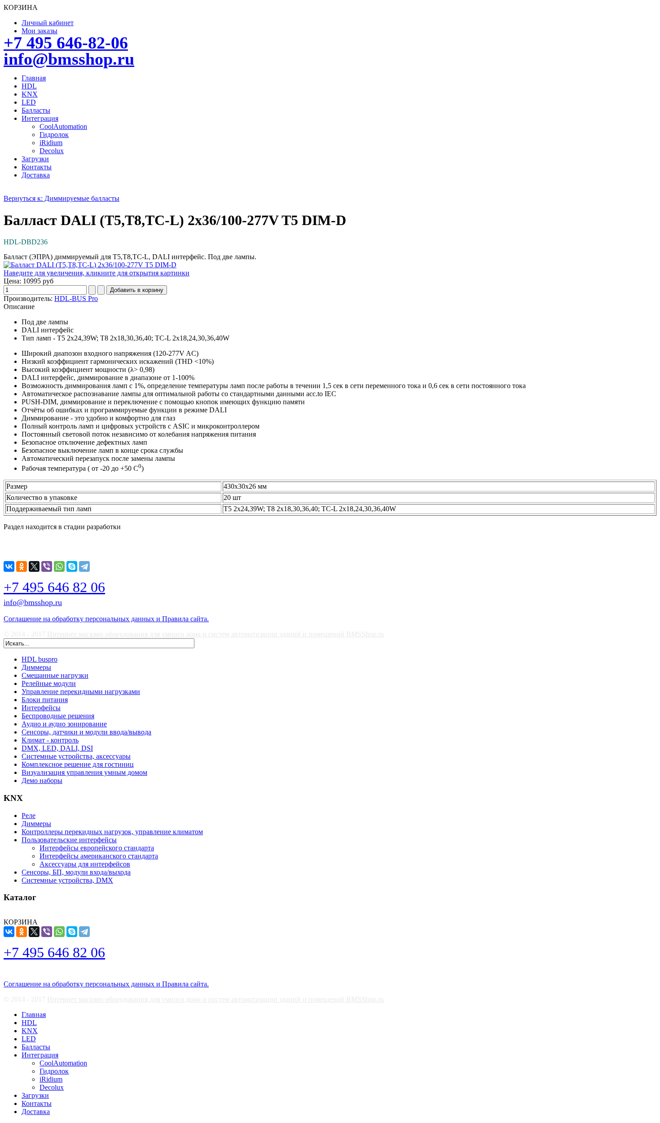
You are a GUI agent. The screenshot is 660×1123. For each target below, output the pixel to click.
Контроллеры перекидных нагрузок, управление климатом (112, 832)
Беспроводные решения (58, 716)
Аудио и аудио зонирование (64, 724)
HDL (29, 86)
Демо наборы (42, 780)
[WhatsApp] (59, 566)
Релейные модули (49, 683)
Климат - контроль (50, 740)
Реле (28, 815)
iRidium (51, 142)
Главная (34, 78)
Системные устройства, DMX (67, 880)
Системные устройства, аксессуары (76, 756)
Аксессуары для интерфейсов (85, 864)
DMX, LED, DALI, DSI (57, 748)
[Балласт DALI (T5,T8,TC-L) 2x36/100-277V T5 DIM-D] (90, 265)
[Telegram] (84, 566)
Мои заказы (39, 31)
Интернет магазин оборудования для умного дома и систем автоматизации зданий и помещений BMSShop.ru (215, 634)
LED (29, 102)
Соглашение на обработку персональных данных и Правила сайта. (106, 619)
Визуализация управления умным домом (84, 772)
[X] (34, 566)
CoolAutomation (63, 126)
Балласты (36, 110)
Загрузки (35, 159)
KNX (30, 94)
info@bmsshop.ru (69, 58)
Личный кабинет (48, 23)
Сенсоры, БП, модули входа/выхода (76, 872)
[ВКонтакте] (9, 566)
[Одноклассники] (21, 566)
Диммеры (36, 667)
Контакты (37, 167)
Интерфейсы (41, 708)
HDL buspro (39, 659)
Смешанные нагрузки (55, 675)
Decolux (52, 151)
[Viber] (46, 566)
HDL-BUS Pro (76, 298)
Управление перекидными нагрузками (81, 691)
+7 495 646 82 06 (54, 587)
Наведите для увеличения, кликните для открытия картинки (96, 273)
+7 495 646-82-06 (66, 42)
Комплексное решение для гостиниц (78, 764)
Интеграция (40, 118)
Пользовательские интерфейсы (69, 840)
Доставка (36, 175)
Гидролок (54, 134)
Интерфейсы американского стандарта (99, 856)
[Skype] (71, 566)
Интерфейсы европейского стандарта (97, 848)
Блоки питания (45, 699)
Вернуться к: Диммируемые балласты (61, 198)
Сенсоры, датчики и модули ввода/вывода (86, 732)
